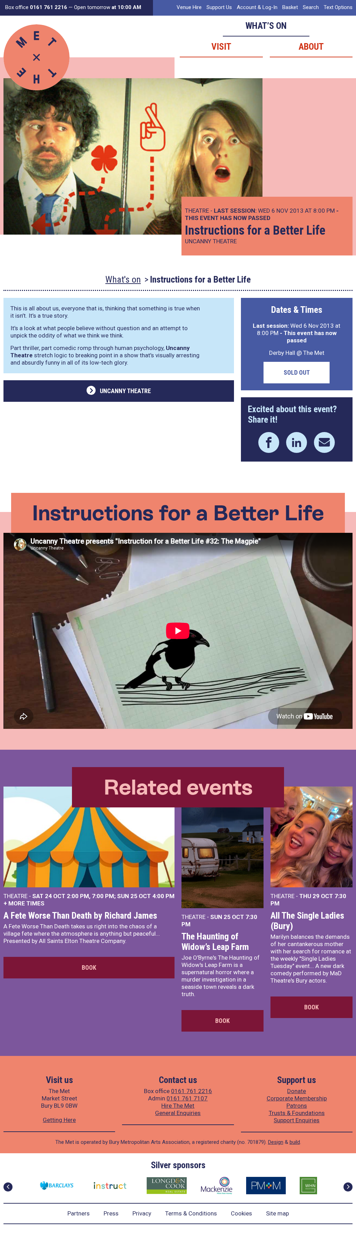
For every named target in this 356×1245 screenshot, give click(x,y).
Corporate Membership (297, 1098)
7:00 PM (103, 896)
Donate (296, 1091)
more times (26, 903)
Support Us (219, 7)
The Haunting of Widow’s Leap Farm (215, 941)
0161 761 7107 (187, 1098)
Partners (78, 1213)
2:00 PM (78, 896)
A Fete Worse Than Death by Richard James (80, 915)
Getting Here (59, 1119)
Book (89, 967)
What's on (123, 279)
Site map (277, 1213)
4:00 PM (163, 896)
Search (311, 7)
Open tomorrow (107, 7)
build (295, 1142)
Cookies (241, 1213)
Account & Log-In (257, 7)
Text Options (338, 7)
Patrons (296, 1105)
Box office (36, 7)
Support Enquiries (296, 1120)
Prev (8, 1186)
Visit (221, 46)
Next (348, 1186)
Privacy (141, 1213)
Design (275, 1142)
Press (111, 1213)
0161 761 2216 (191, 1091)
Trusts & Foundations (297, 1112)
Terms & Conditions (191, 1213)
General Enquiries (178, 1112)
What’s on (266, 26)
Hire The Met (177, 1105)
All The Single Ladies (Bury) (307, 920)
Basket (290, 7)
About (311, 46)
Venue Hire (189, 7)
